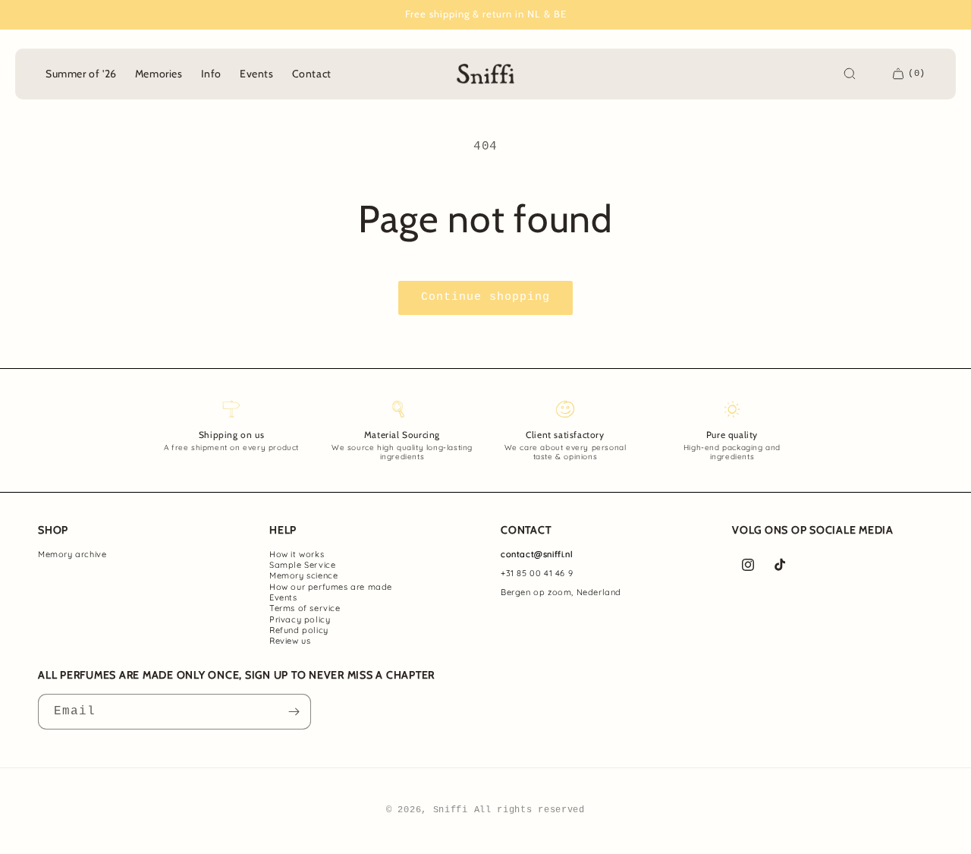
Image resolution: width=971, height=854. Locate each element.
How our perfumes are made (330, 586)
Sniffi (450, 810)
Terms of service (305, 608)
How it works (296, 554)
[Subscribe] (293, 712)
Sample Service (302, 564)
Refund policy (298, 630)
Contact (312, 73)
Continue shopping (485, 297)
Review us (289, 640)
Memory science (303, 575)
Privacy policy (299, 619)
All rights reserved (529, 810)
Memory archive (72, 554)
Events (283, 597)
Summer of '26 (81, 73)
